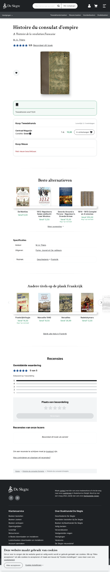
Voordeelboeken (89, 15)
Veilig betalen (60, 526)
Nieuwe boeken (75, 15)
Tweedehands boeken (58, 15)
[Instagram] (17, 498)
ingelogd (50, 451)
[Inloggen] (89, 6)
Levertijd (12, 530)
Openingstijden (15, 526)
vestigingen (67, 493)
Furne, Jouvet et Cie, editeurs (49, 250)
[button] (9, 302)
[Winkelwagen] (96, 6)
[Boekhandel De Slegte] (11, 6)
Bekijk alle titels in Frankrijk (55, 334)
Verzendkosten (61, 530)
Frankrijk (54, 259)
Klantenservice (16, 511)
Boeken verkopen (16, 523)
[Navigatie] (104, 6)
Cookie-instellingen (33, 565)
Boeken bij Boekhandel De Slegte (69, 523)
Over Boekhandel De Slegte (69, 511)
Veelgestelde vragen (91, 496)
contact (62, 491)
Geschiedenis (43, 259)
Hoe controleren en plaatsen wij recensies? (31, 457)
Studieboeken (102, 15)
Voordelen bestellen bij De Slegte (69, 519)
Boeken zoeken (15, 519)
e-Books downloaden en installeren (23, 537)
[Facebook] (11, 498)
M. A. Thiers (19, 39)
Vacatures (59, 540)
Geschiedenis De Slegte (65, 516)
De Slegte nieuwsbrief (64, 543)
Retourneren (14, 533)
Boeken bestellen (16, 516)
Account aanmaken (17, 543)
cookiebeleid (9, 560)
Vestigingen (60, 537)
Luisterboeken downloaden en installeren (26, 540)
